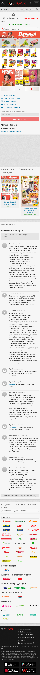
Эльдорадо (6, 579)
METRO (6, 525)
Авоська (6, 543)
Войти (36, 9)
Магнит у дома (33, 530)
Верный (13, 9)
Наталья (12, 384)
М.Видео (20, 579)
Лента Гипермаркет (6, 530)
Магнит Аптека (6, 615)
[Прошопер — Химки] (1, 9)
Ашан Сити (6, 552)
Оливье (33, 539)
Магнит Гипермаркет (6, 534)
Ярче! (20, 561)
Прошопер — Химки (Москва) (13, 3)
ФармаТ (6, 619)
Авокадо (6, 561)
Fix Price (6, 588)
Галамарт (33, 588)
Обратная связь (25, 629)
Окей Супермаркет (33, 525)
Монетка (20, 534)
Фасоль (20, 556)
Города (22, 640)
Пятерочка (6, 521)
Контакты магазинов (27, 637)
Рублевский (20, 548)
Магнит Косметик (6, 605)
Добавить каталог (26, 632)
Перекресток (20, 521)
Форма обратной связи (12, 131)
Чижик (33, 556)
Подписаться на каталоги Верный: (14, 112)
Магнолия (20, 539)
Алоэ (20, 615)
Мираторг (20, 543)
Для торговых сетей (27, 643)
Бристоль (6, 548)
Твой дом (20, 588)
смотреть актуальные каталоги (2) (19, 24)
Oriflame (33, 605)
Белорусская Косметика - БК (20, 605)
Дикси (33, 521)
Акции (6, 9)
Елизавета (12, 427)
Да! (33, 543)
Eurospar (6, 539)
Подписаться (21, 119)
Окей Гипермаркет (20, 525)
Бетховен (20, 597)
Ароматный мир (33, 552)
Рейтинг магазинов (26, 635)
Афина (6, 556)
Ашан (33, 548)
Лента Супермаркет (20, 530)
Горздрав (33, 615)
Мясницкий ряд (20, 552)
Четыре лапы (6, 597)
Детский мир (6, 570)
